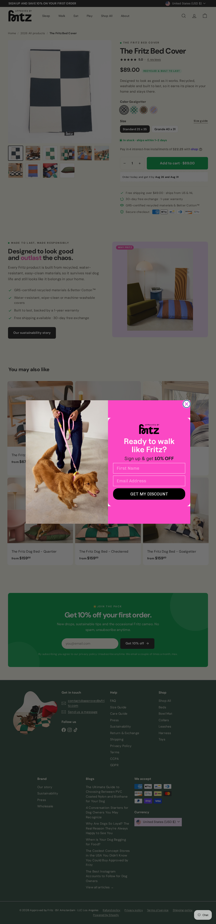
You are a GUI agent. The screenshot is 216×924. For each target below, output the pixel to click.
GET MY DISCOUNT (149, 493)
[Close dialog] (186, 404)
